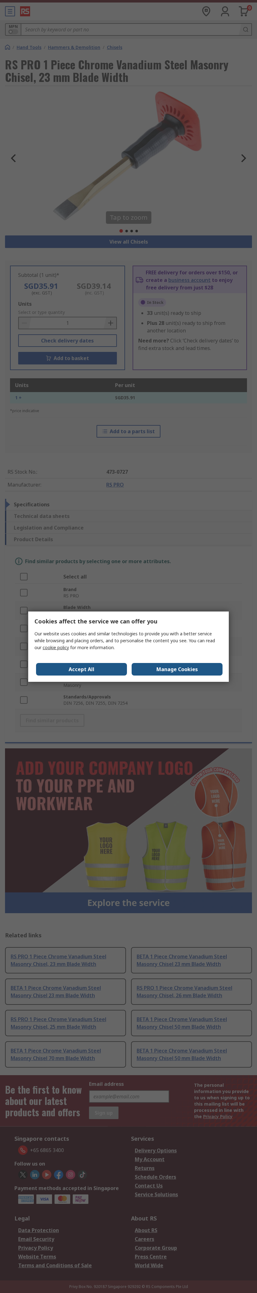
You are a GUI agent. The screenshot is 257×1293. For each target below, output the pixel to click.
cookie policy (56, 647)
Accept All (81, 669)
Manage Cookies (177, 669)
